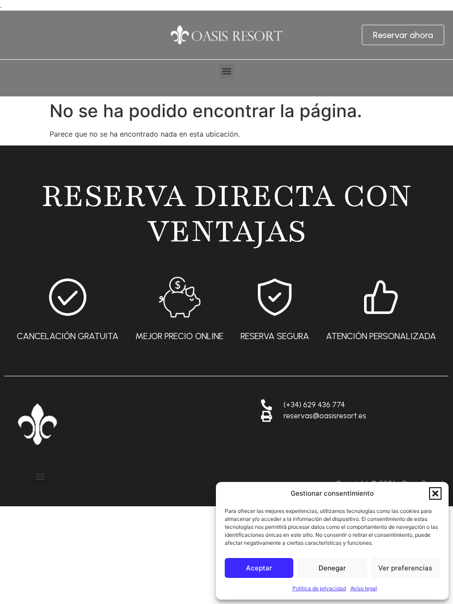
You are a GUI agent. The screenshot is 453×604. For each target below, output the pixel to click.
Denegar (332, 568)
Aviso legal (363, 588)
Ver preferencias (405, 568)
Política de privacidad (319, 588)
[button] (435, 493)
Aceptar (259, 568)
